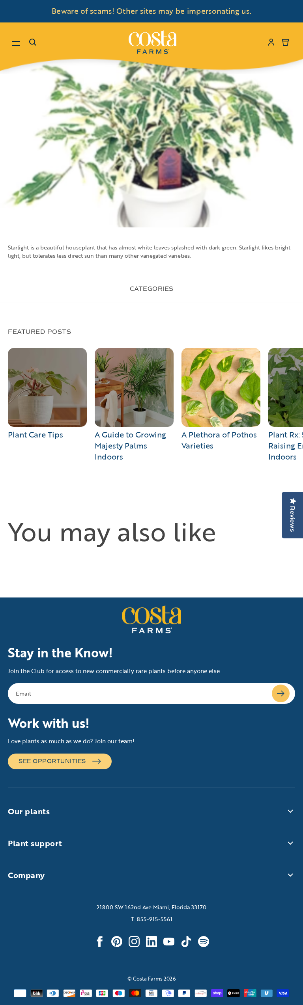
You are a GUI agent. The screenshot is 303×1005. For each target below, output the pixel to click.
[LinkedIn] (151, 941)
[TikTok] (186, 941)
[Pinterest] (116, 941)
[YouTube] (168, 941)
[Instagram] (134, 941)
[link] (152, 42)
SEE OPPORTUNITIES (52, 761)
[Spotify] (203, 941)
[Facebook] (99, 941)
